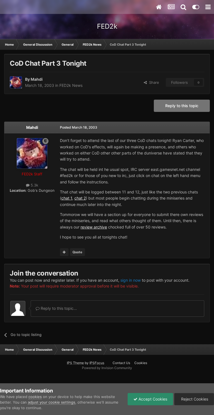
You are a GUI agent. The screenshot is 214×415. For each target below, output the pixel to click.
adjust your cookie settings (51, 402)
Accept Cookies (152, 399)
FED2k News (70, 85)
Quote (77, 252)
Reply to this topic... (58, 308)
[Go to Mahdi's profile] (16, 82)
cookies (35, 396)
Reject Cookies (194, 399)
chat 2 (80, 198)
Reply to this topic (181, 105)
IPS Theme (75, 363)
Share (153, 82)
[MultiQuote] (64, 252)
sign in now (130, 280)
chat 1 (66, 198)
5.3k (34, 185)
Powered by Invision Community (107, 368)
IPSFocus (96, 363)
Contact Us (121, 363)
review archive (94, 227)
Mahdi (37, 79)
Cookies (140, 363)
